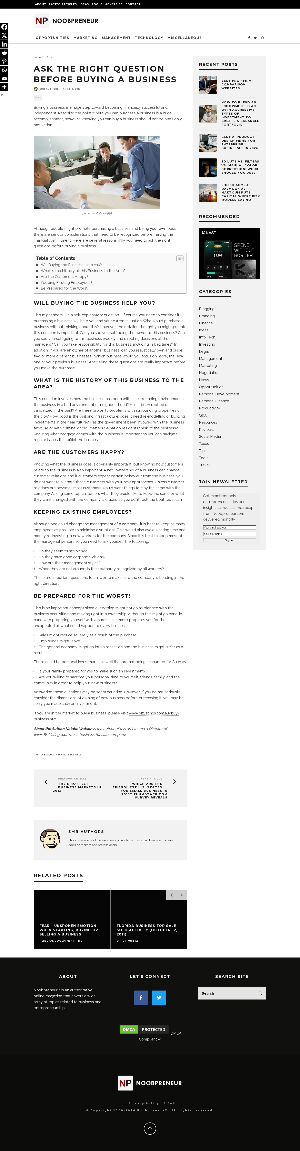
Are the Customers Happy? (64, 276)
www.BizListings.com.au (54, 734)
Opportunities (52, 38)
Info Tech (207, 337)
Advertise (114, 4)
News (204, 380)
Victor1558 (105, 213)
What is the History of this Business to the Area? (83, 271)
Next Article (151, 778)
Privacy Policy (144, 1103)
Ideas (84, 4)
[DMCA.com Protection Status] (144, 1033)
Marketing (85, 38)
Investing (207, 344)
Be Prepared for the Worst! (65, 288)
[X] (4, 35)
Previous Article (72, 778)
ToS (171, 1103)
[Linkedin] (4, 44)
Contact (133, 4)
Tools (97, 4)
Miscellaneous (185, 38)
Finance (206, 323)
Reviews (206, 429)
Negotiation (209, 372)
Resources (208, 422)
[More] (4, 87)
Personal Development (219, 394)
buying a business (69, 754)
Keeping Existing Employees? (66, 282)
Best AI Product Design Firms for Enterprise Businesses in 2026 (239, 142)
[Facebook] (4, 27)
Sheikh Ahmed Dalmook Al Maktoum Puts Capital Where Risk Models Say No (240, 192)
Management (116, 38)
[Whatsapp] (4, 69)
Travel (204, 465)
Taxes (204, 443)
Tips (38, 98)
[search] (260, 993)
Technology (149, 38)
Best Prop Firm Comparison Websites (236, 84)
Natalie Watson (78, 728)
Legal (204, 351)
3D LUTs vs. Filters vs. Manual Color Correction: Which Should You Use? (240, 167)
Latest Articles (63, 4)
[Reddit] (4, 52)
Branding (207, 316)
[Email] (4, 78)
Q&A (203, 415)
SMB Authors (49, 89)
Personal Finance (214, 401)
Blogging (206, 309)
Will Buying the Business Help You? (71, 265)
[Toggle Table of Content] (177, 258)
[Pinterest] (4, 61)
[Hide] (1, 95)
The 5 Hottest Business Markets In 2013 (77, 787)
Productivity (209, 408)
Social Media (210, 436)
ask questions (44, 754)
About (40, 4)
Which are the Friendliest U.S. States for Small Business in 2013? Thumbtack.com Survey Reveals (140, 790)
